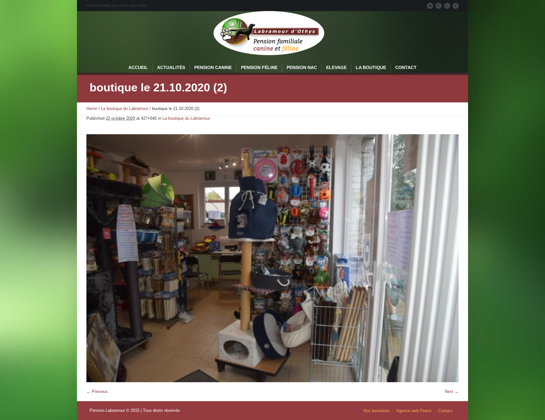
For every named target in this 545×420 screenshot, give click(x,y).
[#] (455, 6)
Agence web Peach (413, 411)
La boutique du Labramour (124, 108)
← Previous (97, 391)
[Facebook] (438, 6)
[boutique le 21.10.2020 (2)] (272, 258)
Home (91, 108)
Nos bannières (376, 411)
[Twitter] (430, 6)
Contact (445, 411)
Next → (452, 391)
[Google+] (447, 6)
